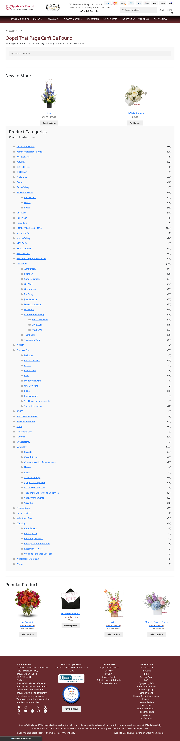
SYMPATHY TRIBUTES (34, 487)
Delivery (109, 670)
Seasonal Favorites (26, 421)
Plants (27, 390)
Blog (146, 673)
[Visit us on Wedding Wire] (45, 710)
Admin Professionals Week (30, 151)
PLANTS (20, 345)
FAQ (146, 680)
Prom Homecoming (34, 314)
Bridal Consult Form (146, 686)
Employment (146, 692)
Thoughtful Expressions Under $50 (41, 492)
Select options (49, 123)
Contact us (146, 705)
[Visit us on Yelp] (19, 710)
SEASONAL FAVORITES (27, 416)
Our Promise (146, 667)
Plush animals (31, 396)
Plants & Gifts (110, 19)
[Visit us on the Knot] (32, 710)
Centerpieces (30, 533)
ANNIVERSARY (24, 156)
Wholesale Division (108, 683)
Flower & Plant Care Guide (146, 696)
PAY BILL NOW (160, 19)
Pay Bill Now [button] (71, 708)
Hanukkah (22, 222)
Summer (21, 436)
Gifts (26, 375)
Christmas (22, 177)
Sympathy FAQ (146, 683)
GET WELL (21, 212)
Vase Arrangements (34, 497)
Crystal (27, 365)
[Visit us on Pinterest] (38, 707)
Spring (20, 426)
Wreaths (28, 502)
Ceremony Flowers (33, 538)
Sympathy (37, 19)
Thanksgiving (23, 508)
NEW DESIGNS (92, 19)
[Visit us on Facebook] (19, 707)
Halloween (22, 217)
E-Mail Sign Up (146, 689)
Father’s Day (128, 19)
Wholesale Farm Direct (28, 558)
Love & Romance (32, 304)
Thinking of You (32, 340)
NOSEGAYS (37, 329)
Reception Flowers (33, 548)
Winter (20, 564)
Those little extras (33, 406)
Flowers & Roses (72, 19)
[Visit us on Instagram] (38, 710)
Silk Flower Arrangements (37, 401)
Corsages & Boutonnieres (37, 543)
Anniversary (30, 268)
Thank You (29, 334)
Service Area (146, 677)
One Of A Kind (31, 385)
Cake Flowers (30, 528)
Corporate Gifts (32, 360)
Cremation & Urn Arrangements (40, 462)
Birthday (28, 273)
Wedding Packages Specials (38, 553)
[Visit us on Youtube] (26, 710)
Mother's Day (23, 238)
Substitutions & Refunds (109, 680)
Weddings (143, 19)
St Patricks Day (24, 431)
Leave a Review (146, 702)
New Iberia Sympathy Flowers (31, 258)
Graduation (30, 289)
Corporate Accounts (109, 667)
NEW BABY (22, 243)
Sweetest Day (23, 441)
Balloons (28, 355)
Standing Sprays (32, 477)
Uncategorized (24, 513)
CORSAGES (37, 324)
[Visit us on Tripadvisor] (32, 707)
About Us (146, 670)
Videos (146, 714)
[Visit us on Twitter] (46, 707)
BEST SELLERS (23, 167)
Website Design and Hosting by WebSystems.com (139, 732)
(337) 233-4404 (91, 10)
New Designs (23, 253)
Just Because (30, 299)
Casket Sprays (31, 457)
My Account (146, 718)
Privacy (108, 673)
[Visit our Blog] (19, 714)
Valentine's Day (24, 518)
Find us (20, 680)
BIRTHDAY (22, 172)
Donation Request (146, 708)
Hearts (27, 467)
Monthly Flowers (32, 380)
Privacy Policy (68, 732)
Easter (20, 182)
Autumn (21, 161)
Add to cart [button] (135, 123)
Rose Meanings (146, 711)
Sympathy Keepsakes (34, 482)
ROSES (20, 411)
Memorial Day (24, 233)
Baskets (28, 451)
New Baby (29, 309)
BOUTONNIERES (40, 319)
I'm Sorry (28, 294)
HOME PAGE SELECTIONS (29, 228)
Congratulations (32, 278)
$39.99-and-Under (20, 19)
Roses (27, 207)
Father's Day (23, 187)
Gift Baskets (30, 370)
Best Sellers (30, 197)
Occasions (53, 19)
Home (11, 30)
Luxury (27, 202)
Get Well (28, 284)
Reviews (146, 699)
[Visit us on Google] (26, 707)
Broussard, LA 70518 (26, 673)
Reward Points (109, 677)
